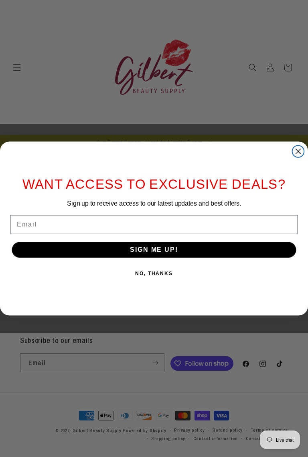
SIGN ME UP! (154, 250)
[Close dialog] (298, 151)
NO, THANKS (154, 274)
